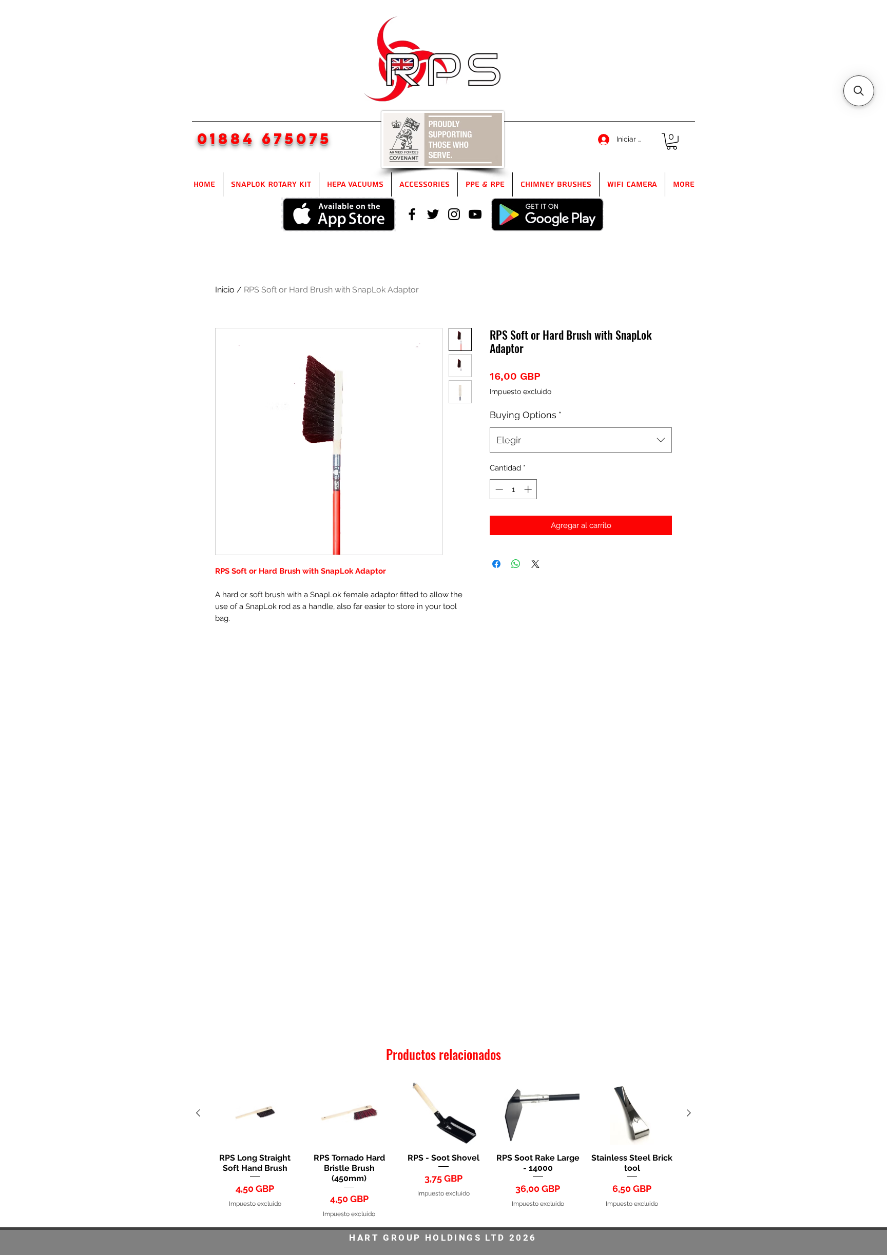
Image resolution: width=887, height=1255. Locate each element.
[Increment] (529, 489)
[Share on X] (535, 564)
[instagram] (454, 214)
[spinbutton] (513, 489)
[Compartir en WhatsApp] (516, 564)
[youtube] (475, 214)
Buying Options (526, 414)
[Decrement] (498, 489)
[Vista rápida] (255, 1113)
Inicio (225, 290)
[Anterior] (198, 1113)
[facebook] (412, 214)
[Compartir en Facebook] (496, 564)
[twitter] (433, 214)
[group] (443, 1150)
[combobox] (581, 440)
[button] (672, 141)
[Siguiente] (689, 1113)
